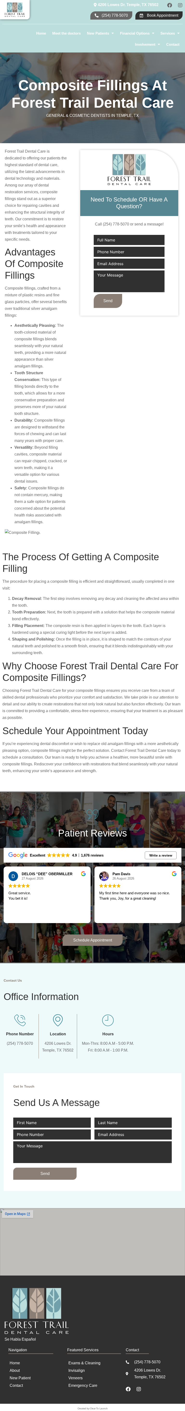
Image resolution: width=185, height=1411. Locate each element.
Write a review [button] (160, 855)
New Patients (98, 33)
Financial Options (135, 33)
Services (167, 33)
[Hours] (108, 1020)
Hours (108, 1034)
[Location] (58, 1020)
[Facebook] (169, 5)
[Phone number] (20, 1020)
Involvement (145, 44)
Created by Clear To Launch (93, 1408)
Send (107, 301)
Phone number (20, 1034)
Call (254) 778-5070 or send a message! (129, 224)
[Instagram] (180, 5)
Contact (172, 44)
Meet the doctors (66, 33)
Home (41, 33)
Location (58, 1034)
